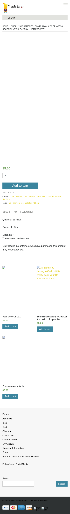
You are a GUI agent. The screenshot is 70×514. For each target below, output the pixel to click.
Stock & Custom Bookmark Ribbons (20, 456)
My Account (8, 444)
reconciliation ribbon (30, 203)
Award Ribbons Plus (18, 500)
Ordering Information (13, 448)
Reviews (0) (26, 212)
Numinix (45, 500)
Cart (4, 427)
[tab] (10, 212)
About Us (7, 418)
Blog (4, 423)
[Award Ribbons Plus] (13, 8)
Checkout (7, 431)
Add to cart (20, 185)
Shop (14, 26)
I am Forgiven (14, 203)
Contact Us (8, 435)
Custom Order (9, 439)
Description (10, 212)
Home (5, 26)
